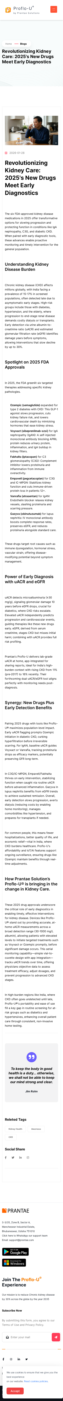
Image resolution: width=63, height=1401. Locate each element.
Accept (15, 1391)
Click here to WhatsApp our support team (25, 1235)
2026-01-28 (17, 152)
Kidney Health (15, 1129)
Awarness (36, 1129)
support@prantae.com (21, 1240)
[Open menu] (53, 9)
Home (8, 43)
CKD (11, 1137)
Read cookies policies (36, 1381)
